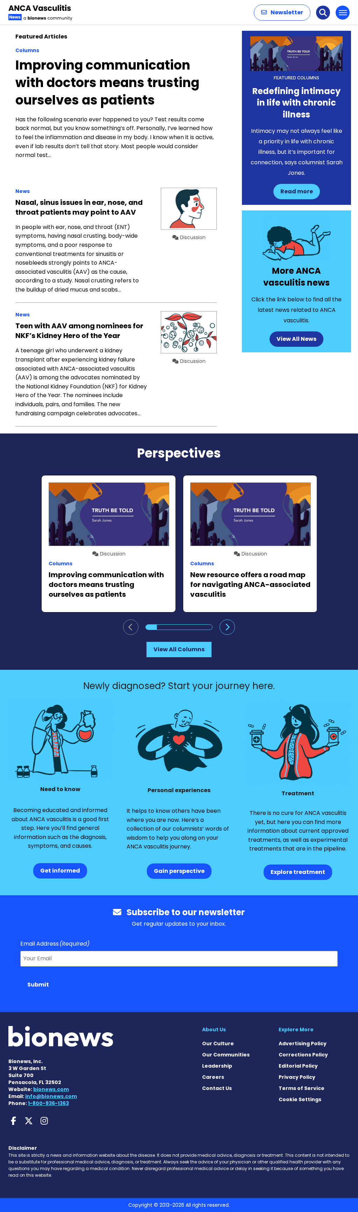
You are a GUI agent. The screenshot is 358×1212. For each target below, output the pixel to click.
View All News (296, 339)
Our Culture (218, 1043)
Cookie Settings (300, 1099)
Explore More (296, 1029)
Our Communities (226, 1054)
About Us (214, 1029)
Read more (296, 191)
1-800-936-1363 (48, 1103)
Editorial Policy (298, 1065)
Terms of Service (301, 1088)
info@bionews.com (51, 1096)
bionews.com (51, 1089)
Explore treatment (298, 872)
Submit (38, 985)
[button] (282, 13)
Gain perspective (179, 871)
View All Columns (179, 649)
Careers (213, 1077)
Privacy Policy (297, 1077)
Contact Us (217, 1088)
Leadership (217, 1065)
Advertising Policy (303, 1043)
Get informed (60, 871)
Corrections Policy (303, 1054)
